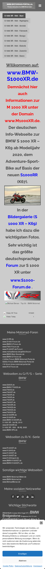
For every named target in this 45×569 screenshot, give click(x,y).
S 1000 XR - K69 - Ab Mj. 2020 (14, 427)
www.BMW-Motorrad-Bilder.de (14, 476)
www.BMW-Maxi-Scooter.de (13, 354)
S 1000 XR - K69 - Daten (14, 56)
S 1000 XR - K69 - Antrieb (15, 25)
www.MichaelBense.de (11, 481)
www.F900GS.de (9, 412)
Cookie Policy (8, 566)
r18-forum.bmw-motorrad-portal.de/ (16, 364)
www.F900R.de (8, 399)
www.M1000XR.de (9, 425)
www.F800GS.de (9, 407)
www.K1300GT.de (9, 455)
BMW (34, 512)
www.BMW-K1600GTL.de (12, 463)
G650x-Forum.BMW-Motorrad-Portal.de (18, 361)
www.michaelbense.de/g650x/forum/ (16, 351)
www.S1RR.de (8, 339)
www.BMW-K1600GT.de (11, 460)
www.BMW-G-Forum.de (11, 356)
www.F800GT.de (9, 402)
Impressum (37, 566)
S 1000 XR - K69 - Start (14, 15)
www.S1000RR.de (9, 415)
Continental (9, 519)
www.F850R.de (8, 397)
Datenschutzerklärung (23, 566)
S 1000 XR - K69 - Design (15, 35)
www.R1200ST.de (9, 448)
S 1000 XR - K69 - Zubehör (15, 51)
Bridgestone (11, 515)
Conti (34, 516)
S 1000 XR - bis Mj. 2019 (12, 422)
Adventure (7, 512)
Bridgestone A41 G (27, 516)
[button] (41, 523)
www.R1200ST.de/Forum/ (12, 349)
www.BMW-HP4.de (9, 430)
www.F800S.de (8, 389)
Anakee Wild (16, 513)
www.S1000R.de (9, 417)
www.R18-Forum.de (10, 366)
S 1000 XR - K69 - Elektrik (15, 46)
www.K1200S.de (8, 450)
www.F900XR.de (9, 404)
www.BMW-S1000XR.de (12, 420)
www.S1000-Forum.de (11, 341)
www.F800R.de (8, 394)
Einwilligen (22, 553)
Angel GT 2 (25, 513)
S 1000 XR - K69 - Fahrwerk (15, 30)
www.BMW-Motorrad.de (11, 479)
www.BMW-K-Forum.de (11, 344)
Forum (12, 265)
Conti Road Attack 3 (28, 519)
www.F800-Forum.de (10, 346)
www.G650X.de (8, 384)
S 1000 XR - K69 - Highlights (16, 20)
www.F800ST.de (8, 392)
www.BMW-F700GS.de (11, 387)
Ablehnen (22, 560)
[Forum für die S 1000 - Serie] (22, 295)
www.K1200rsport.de (10, 458)
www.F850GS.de (9, 410)
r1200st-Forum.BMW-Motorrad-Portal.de (18, 359)
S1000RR (29, 175)
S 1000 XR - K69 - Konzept (15, 40)
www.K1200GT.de (9, 453)
